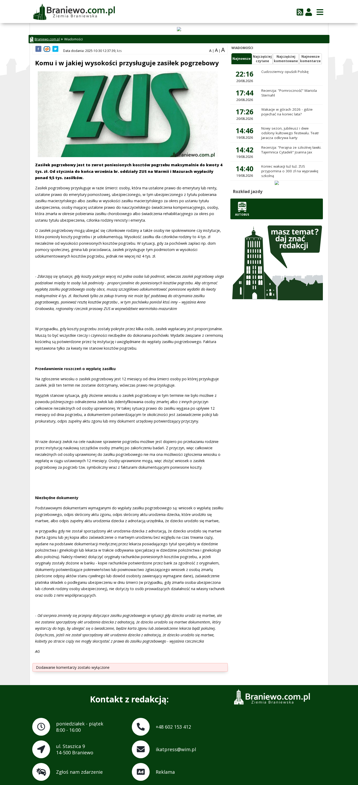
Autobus (242, 214)
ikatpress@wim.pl (176, 749)
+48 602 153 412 (173, 727)
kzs (119, 51)
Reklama (165, 772)
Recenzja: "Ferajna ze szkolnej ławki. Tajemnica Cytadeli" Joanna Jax (291, 149)
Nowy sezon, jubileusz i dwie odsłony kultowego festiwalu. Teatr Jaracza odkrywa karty (290, 133)
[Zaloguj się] (308, 12)
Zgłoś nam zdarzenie (79, 772)
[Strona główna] (73, 12)
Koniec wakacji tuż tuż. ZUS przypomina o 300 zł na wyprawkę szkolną (289, 171)
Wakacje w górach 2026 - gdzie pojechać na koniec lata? (287, 111)
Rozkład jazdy (247, 191)
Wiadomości (73, 39)
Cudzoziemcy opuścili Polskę (285, 71)
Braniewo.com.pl (47, 39)
